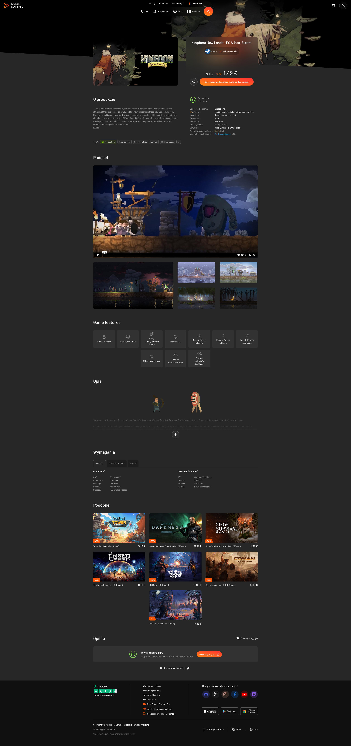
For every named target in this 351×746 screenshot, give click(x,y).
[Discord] (206, 694)
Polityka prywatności (152, 690)
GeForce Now (109, 142)
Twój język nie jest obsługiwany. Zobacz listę (234, 112)
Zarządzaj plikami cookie (104, 729)
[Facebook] (235, 694)
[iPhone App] (210, 711)
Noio (217, 118)
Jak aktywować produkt (225, 115)
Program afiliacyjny (151, 695)
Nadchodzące (178, 3)
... (178, 142)
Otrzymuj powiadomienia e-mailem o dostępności (227, 82)
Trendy (152, 3)
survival (154, 142)
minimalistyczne (167, 142)
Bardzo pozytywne (223, 134)
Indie (217, 127)
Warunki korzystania (152, 686)
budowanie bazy (140, 142)
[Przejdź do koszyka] (333, 5)
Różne (217, 131)
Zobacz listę (220, 109)
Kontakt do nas (149, 699)
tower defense (124, 142)
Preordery (163, 3)
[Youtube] (244, 694)
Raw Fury (219, 121)
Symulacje (224, 127)
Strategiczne (235, 127)
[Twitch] (254, 694)
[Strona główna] (13, 5)
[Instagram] (225, 694)
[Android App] (229, 711)
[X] (215, 694)
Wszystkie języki (250, 638)
